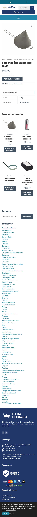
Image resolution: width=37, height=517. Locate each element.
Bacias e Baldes (7, 237)
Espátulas (5, 296)
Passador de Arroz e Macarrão (12, 363)
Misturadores (6, 352)
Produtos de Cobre (8, 384)
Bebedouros (6, 248)
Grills (3, 325)
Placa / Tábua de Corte (9, 372)
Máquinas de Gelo (7, 343)
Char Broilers (6, 273)
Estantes (5, 298)
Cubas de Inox (6, 287)
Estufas (4, 300)
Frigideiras (5, 318)
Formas (4, 309)
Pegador (5, 366)
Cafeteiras (5, 255)
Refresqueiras (6, 388)
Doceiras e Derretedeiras (10, 291)
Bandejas (5, 244)
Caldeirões (5, 259)
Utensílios (5, 402)
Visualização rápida (9, 130)
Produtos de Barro (8, 381)
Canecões (5, 262)
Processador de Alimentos (10, 379)
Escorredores (6, 293)
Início (3, 59)
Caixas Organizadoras (9, 257)
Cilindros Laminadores (9, 275)
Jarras (4, 327)
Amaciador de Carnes (9, 228)
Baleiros (4, 241)
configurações (11, 510)
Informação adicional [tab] (10, 92)
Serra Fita (5, 395)
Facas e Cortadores (8, 305)
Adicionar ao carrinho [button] (9, 149)
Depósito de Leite (8, 289)
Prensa (4, 377)
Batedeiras (5, 246)
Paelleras (5, 359)
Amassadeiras (6, 230)
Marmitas (5, 345)
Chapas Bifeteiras (8, 268)
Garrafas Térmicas (8, 323)
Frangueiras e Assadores (10, 314)
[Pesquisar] (32, 8)
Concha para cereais (9, 277)
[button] (10, 2)
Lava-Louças (6, 332)
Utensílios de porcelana (13, 403)
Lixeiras (4, 336)
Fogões (4, 307)
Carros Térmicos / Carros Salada (12, 264)
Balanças (5, 239)
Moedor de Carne (7, 354)
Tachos (4, 397)
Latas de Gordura (7, 329)
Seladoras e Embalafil (9, 393)
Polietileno (5, 375)
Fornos (4, 311)
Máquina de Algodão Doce (10, 338)
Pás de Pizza (6, 361)
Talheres (5, 400)
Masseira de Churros (8, 348)
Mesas (4, 350)
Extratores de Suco (8, 302)
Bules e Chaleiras (7, 250)
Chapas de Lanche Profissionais (12, 271)
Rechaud (5, 386)
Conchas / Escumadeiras (10, 280)
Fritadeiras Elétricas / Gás (10, 320)
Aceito (6, 513)
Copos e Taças (7, 282)
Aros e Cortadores (8, 232)
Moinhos (4, 357)
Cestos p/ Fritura (7, 266)
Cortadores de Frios (8, 284)
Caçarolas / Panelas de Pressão (12, 253)
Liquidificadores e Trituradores (12, 334)
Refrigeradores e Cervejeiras (11, 391)
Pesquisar (27, 216)
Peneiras (5, 368)
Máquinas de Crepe (8, 341)
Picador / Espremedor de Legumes (13, 370)
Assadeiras (5, 234)
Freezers (5, 316)
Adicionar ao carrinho (12, 79)
